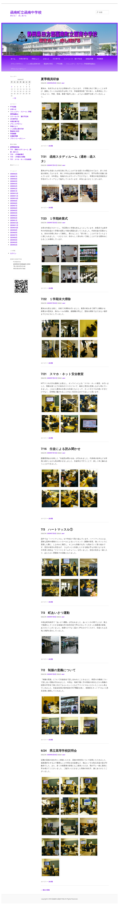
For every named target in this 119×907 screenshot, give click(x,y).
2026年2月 (13, 188)
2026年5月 (13, 181)
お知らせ (46, 59)
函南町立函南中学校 (26, 12)
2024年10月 (14, 227)
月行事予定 (56, 59)
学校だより (35, 59)
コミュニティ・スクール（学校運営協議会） (81, 64)
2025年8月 (13, 203)
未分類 (51, 146)
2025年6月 (13, 208)
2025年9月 (13, 201)
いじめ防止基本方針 (33, 64)
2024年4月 (13, 242)
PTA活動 (60, 64)
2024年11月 (14, 225)
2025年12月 (14, 193)
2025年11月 (14, 196)
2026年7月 (13, 176)
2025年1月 (13, 220)
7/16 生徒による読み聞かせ (61, 448)
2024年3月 (13, 245)
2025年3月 (13, 215)
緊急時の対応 (48, 64)
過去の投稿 (45, 890)
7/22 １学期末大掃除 (56, 299)
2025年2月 (13, 218)
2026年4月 (13, 183)
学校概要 (100, 59)
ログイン (13, 253)
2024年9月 (13, 230)
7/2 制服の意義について (58, 670)
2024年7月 (13, 235)
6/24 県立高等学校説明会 (59, 750)
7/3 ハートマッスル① (57, 529)
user (62, 83)
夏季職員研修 (50, 79)
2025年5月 (13, 210)
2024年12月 (14, 223)
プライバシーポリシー (18, 69)
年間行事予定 (23, 59)
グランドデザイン (17, 64)
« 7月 (14, 98)
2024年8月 (13, 232)
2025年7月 (13, 205)
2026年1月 (13, 191)
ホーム (13, 59)
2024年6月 (13, 237)
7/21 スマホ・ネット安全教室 (62, 374)
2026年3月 (13, 186)
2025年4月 (13, 213)
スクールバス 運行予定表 (73, 59)
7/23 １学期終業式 (54, 218)
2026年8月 (13, 174)
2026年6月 (13, 179)
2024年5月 (13, 240)
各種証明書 (89, 59)
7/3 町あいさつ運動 (55, 612)
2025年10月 (14, 198)
